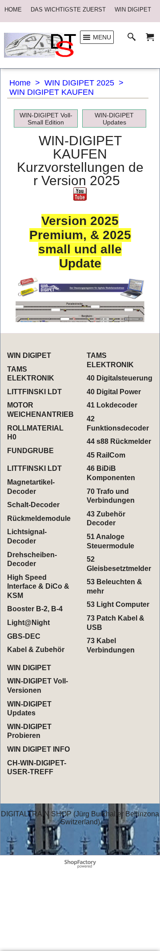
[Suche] (133, 37)
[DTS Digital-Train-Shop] (40, 45)
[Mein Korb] (150, 37)
